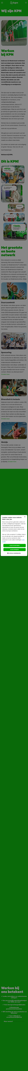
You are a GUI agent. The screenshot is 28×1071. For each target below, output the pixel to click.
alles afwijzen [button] (14, 549)
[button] (14, 553)
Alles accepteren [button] (15, 545)
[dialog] (14, 535)
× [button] (24, 516)
